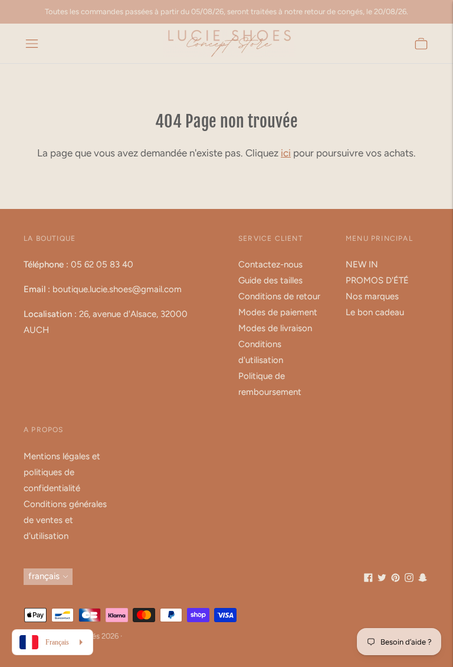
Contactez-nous (270, 264)
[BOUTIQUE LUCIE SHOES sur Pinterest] (395, 579)
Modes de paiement (277, 312)
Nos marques (372, 296)
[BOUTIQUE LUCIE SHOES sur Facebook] (368, 579)
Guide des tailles (270, 280)
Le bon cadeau (375, 312)
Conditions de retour (279, 296)
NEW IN (362, 264)
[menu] (32, 44)
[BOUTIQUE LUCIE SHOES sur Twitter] (382, 579)
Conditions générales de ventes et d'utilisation (65, 520)
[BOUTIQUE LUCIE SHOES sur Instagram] (409, 579)
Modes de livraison (275, 328)
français (44, 576)
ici (286, 153)
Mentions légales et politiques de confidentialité (62, 472)
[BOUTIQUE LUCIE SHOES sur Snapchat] (422, 579)
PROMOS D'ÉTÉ (377, 280)
